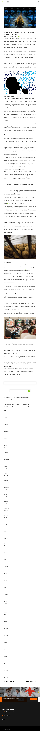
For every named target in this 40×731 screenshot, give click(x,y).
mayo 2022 (5, 522)
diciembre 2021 (6, 533)
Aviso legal (8, 729)
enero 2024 (5, 478)
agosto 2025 (6, 433)
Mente (19, 36)
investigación (25, 145)
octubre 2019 (6, 594)
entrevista (25, 285)
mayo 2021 (5, 550)
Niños (4, 658)
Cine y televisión (6, 626)
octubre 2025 (6, 429)
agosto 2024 (6, 461)
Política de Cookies (4, 729)
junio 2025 (5, 438)
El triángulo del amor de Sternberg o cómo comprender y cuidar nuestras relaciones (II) (16, 404)
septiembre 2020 (6, 568)
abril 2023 (5, 496)
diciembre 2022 (6, 506)
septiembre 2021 (6, 540)
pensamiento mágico (28, 269)
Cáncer (5, 623)
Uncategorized (6, 677)
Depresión (5, 640)
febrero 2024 (6, 475)
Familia (5, 649)
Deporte (5, 637)
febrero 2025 (6, 447)
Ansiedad (5, 616)
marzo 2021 (5, 554)
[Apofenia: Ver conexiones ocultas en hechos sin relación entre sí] (15, 685)
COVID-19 (5, 630)
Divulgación (5, 642)
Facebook (3, 719)
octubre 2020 (6, 566)
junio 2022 (5, 519)
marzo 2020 (5, 582)
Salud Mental (6, 670)
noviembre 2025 (6, 426)
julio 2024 (5, 464)
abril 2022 (5, 524)
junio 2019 (5, 603)
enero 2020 (5, 587)
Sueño (5, 672)
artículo (23, 123)
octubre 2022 (6, 510)
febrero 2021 (6, 557)
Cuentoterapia (6, 635)
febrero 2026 (6, 419)
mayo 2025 (5, 440)
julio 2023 (5, 489)
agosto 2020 (6, 571)
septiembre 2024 (6, 459)
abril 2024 (5, 471)
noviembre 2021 (6, 536)
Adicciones (5, 612)
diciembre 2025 (6, 424)
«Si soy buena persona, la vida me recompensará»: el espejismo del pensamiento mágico (16, 397)
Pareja (5, 661)
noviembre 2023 (6, 482)
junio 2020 (5, 575)
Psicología (5, 663)
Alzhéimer (5, 614)
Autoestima (5, 621)
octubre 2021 (6, 538)
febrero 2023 (6, 501)
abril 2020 (5, 580)
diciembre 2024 (6, 452)
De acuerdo (33, 699)
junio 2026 (5, 412)
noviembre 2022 (6, 508)
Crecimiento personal (7, 633)
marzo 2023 (5, 499)
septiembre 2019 (6, 596)
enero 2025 (5, 450)
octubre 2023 (6, 485)
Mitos (5, 654)
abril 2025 (5, 443)
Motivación (5, 656)
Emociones (5, 647)
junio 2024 (5, 466)
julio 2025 (5, 436)
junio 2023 (5, 492)
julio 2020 (5, 573)
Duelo (5, 644)
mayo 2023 (5, 494)
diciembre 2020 (6, 561)
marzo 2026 (5, 417)
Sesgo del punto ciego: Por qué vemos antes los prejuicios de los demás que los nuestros (17, 402)
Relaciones (5, 668)
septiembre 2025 (6, 431)
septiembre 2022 (6, 513)
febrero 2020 (6, 585)
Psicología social (6, 665)
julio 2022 (5, 517)
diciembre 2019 (6, 589)
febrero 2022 (6, 529)
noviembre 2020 (6, 564)
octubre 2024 (6, 457)
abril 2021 (5, 552)
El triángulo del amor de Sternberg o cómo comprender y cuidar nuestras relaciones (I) (16, 406)
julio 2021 (5, 545)
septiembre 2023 (6, 487)
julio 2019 (5, 601)
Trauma (5, 675)
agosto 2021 (5, 543)
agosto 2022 (6, 515)
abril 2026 (5, 415)
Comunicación (6, 628)
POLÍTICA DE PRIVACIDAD (25, 699)
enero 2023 (5, 503)
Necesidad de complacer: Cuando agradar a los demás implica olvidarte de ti (15, 399)
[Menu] (38, 1)
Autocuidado (6, 619)
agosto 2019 (5, 599)
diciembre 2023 (6, 480)
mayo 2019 (5, 606)
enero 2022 (5, 531)
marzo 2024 (5, 473)
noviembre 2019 (6, 592)
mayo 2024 (5, 468)
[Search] (29, 391)
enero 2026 (5, 422)
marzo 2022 (5, 526)
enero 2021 (5, 559)
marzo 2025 (5, 445)
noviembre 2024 (6, 454)
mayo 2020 (5, 578)
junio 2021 (5, 547)
